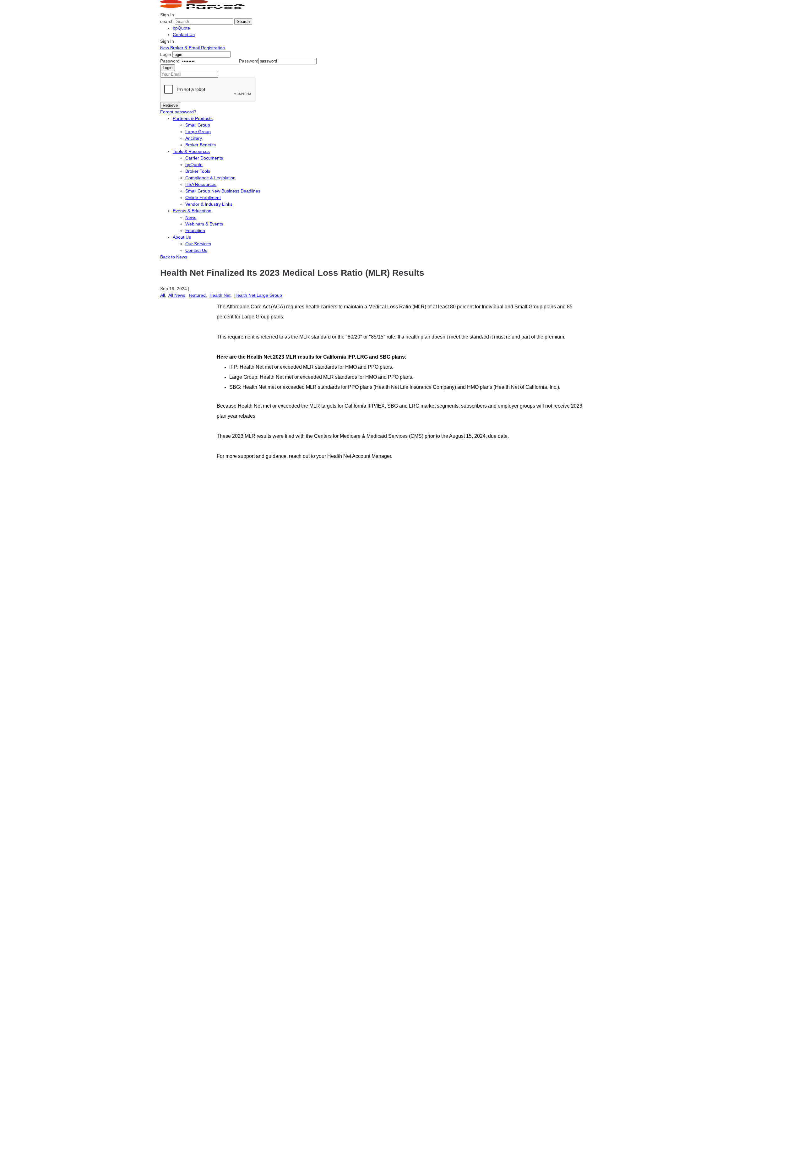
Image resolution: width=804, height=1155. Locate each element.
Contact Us (184, 34)
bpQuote (181, 27)
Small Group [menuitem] (197, 124)
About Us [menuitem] (182, 237)
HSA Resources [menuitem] (200, 184)
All (162, 295)
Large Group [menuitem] (198, 131)
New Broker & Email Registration (192, 47)
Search (243, 21)
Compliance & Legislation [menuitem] (210, 177)
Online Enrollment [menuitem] (203, 197)
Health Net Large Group (258, 295)
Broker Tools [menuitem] (197, 171)
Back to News (173, 256)
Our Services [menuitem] (198, 243)
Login (165, 54)
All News (176, 295)
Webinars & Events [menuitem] (204, 223)
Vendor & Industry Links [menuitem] (208, 204)
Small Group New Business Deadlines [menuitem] (222, 190)
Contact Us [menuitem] (196, 250)
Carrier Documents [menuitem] (204, 157)
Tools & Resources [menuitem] (191, 151)
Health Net (220, 295)
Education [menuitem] (195, 230)
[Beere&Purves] (205, 8)
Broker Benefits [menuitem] (200, 144)
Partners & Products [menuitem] (193, 118)
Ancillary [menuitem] (193, 138)
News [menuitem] (190, 217)
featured (197, 295)
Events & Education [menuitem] (192, 210)
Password (170, 60)
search (167, 21)
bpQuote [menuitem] (194, 164)
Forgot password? (178, 111)
